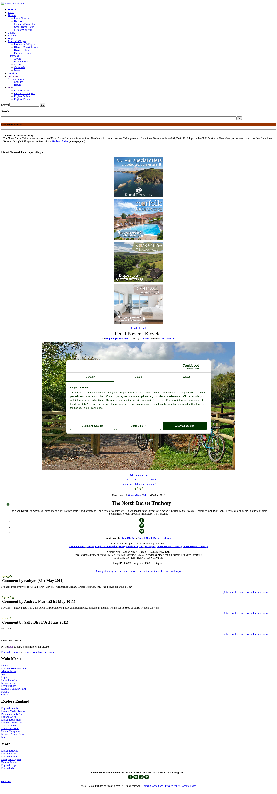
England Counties (10, 708)
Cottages (18, 81)
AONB (18, 58)
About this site (8, 671)
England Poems (22, 99)
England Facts (8, 753)
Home (11, 12)
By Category (20, 21)
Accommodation (16, 79)
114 (146, 479)
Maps (10, 38)
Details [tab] (139, 376)
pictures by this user (233, 592)
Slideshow (139, 484)
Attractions (13, 55)
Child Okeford (138, 328)
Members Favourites (24, 24)
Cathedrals (19, 67)
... (143, 479)
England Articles (22, 90)
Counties (12, 73)
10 (140, 479)
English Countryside (106, 546)
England (5, 652)
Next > (152, 479)
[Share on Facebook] (141, 521)
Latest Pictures (21, 18)
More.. (11, 87)
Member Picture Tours (12, 734)
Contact (5, 694)
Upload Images (9, 680)
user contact (130, 571)
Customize (137, 425)
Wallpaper (176, 571)
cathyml (17, 652)
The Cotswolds (9, 725)
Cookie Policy (189, 786)
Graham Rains (60, 141)
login (10, 646)
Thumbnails (126, 484)
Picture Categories (10, 731)
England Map (8, 768)
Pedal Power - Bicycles (43, 652)
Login (4, 677)
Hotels (17, 84)
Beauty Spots (21, 61)
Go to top (6, 781)
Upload (11, 32)
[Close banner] (206, 366)
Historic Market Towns (26, 47)
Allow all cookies (184, 425)
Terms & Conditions (153, 786)
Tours (26, 652)
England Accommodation (14, 668)
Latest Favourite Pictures (13, 688)
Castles (17, 64)
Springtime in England (131, 546)
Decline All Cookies (92, 425)
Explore (12, 35)
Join (3, 674)
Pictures (12, 15)
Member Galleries (23, 29)
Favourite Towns (22, 53)
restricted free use (160, 571)
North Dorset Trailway (158, 538)
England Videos (22, 96)
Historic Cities (21, 50)
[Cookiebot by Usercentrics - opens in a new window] (185, 366)
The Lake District (10, 728)
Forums (5, 691)
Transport (150, 546)
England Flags (8, 765)
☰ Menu (12, 9)
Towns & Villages (17, 41)
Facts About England (24, 93)
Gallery (146, 495)
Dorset (141, 538)
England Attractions (11, 719)
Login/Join (13, 76)
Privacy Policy (172, 786)
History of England (11, 759)
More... (17, 70)
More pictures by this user (109, 571)
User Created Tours (24, 27)
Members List (8, 683)
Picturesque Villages (24, 44)
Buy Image (151, 484)
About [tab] (186, 376)
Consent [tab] (90, 376)
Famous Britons (9, 762)
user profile (143, 571)
